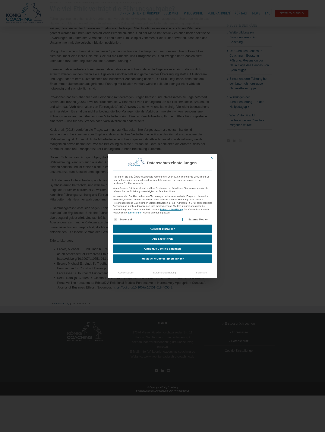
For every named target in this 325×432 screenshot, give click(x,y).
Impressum (201, 272)
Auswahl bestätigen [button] (162, 228)
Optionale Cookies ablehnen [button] (162, 248)
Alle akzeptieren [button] (162, 238)
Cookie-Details (126, 272)
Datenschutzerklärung (171, 209)
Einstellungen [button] (135, 212)
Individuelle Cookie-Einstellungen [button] (162, 258)
